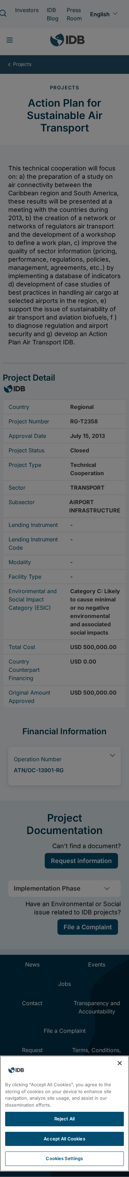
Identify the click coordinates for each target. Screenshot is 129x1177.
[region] (64, 1113)
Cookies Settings (64, 1158)
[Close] (119, 1063)
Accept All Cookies (64, 1138)
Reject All (64, 1118)
